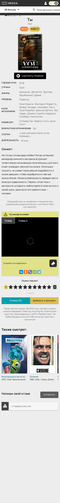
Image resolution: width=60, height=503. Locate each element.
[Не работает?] (53, 263)
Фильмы (11, 9)
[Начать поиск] (34, 10)
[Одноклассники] (26, 272)
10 (49, 287)
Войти (45, 3)
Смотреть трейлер (33, 76)
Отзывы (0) (16, 300)
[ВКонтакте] (21, 272)
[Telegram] (39, 272)
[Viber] (30, 272)
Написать (49, 394)
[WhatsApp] (34, 272)
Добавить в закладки (44, 300)
